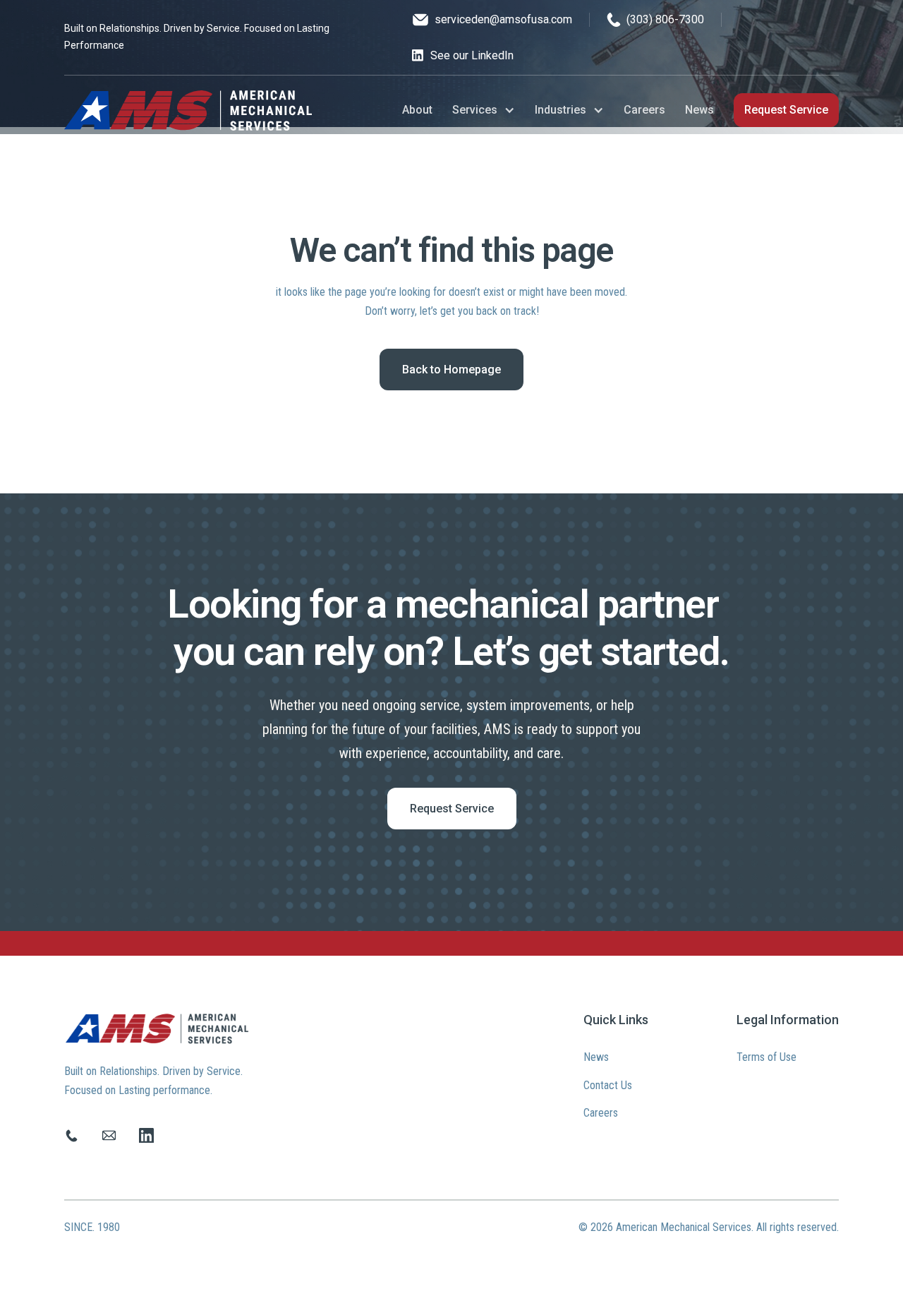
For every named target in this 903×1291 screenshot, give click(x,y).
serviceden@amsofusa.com (503, 19)
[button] (483, 109)
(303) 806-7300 (665, 19)
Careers (644, 109)
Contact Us (607, 1085)
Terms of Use (766, 1057)
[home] (188, 110)
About (417, 109)
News (699, 109)
